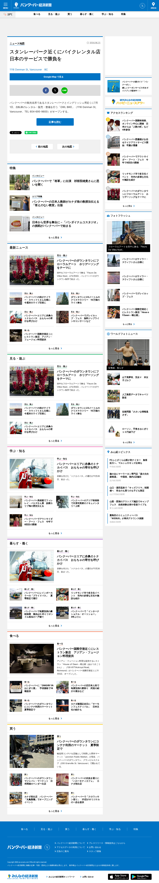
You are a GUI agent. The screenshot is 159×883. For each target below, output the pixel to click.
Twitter (142, 5)
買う (70, 14)
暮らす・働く (87, 14)
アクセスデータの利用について (71, 847)
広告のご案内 (63, 851)
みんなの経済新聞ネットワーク (22, 876)
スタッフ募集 (95, 851)
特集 (123, 14)
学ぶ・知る (107, 14)
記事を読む (55, 121)
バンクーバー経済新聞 (33, 5)
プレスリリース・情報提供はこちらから (107, 843)
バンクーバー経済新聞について (71, 843)
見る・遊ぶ (54, 14)
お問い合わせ (95, 847)
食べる (36, 14)
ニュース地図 (17, 43)
